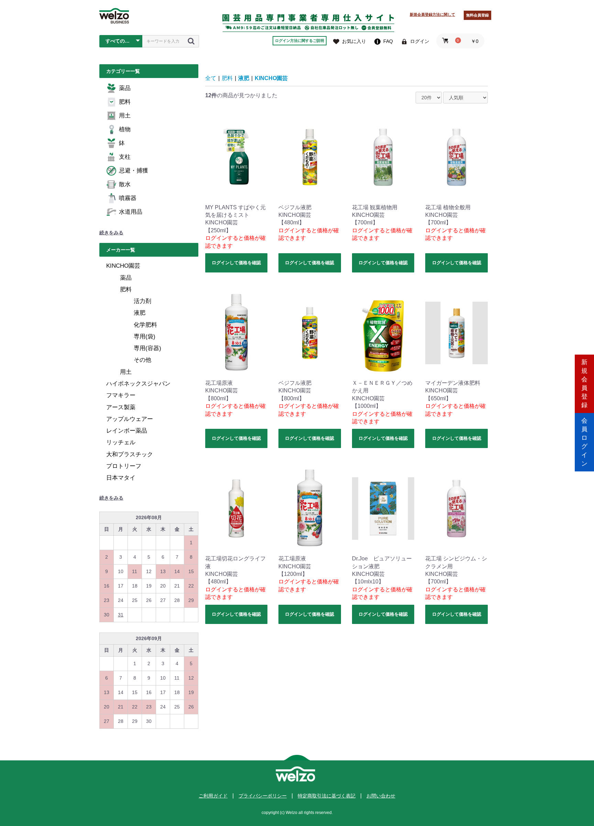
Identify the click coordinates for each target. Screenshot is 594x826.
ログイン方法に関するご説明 (299, 40)
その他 (142, 360)
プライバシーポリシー (263, 796)
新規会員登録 (584, 384)
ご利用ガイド (213, 796)
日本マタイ (120, 478)
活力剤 (142, 301)
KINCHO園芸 (123, 266)
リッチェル (120, 442)
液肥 (139, 313)
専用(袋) (144, 336)
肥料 (125, 102)
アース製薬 (120, 407)
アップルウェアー (129, 419)
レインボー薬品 (126, 430)
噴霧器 (127, 198)
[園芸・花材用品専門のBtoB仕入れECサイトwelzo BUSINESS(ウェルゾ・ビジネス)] (114, 15)
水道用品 (130, 212)
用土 (125, 115)
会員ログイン (584, 442)
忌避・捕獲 (133, 170)
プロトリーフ (123, 466)
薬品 (125, 88)
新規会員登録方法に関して (432, 14)
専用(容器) (147, 348)
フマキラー (120, 395)
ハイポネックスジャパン (138, 383)
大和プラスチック (129, 454)
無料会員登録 (477, 15)
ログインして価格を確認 (236, 262)
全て (210, 78)
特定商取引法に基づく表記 (326, 796)
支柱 (125, 157)
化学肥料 (145, 325)
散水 (125, 184)
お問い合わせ (380, 796)
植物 (125, 129)
